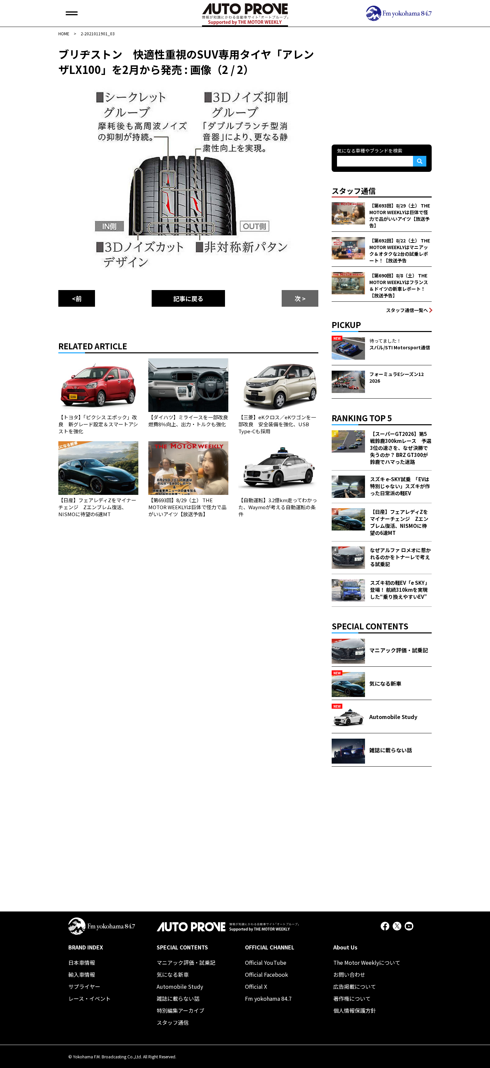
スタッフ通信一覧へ (407, 310)
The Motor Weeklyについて (366, 962)
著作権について (352, 998)
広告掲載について (354, 986)
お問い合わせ (349, 974)
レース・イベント (89, 998)
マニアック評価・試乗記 (186, 962)
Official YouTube (265, 962)
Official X (256, 986)
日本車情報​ (81, 962)
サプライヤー (84, 986)
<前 (77, 298)
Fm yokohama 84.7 (268, 998)
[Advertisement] (382, 88)
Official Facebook (266, 974)
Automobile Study (180, 986)
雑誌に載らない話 (178, 998)
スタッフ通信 (173, 1022)
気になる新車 (173, 974)
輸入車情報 (81, 974)
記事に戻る (188, 298)
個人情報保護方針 (354, 1010)
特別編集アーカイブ (180, 1010)
